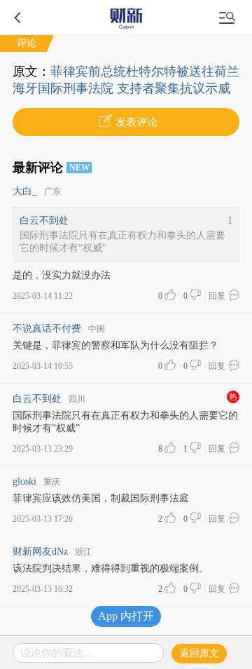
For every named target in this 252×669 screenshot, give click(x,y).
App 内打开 (126, 616)
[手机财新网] (126, 17)
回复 (217, 296)
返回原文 (199, 653)
